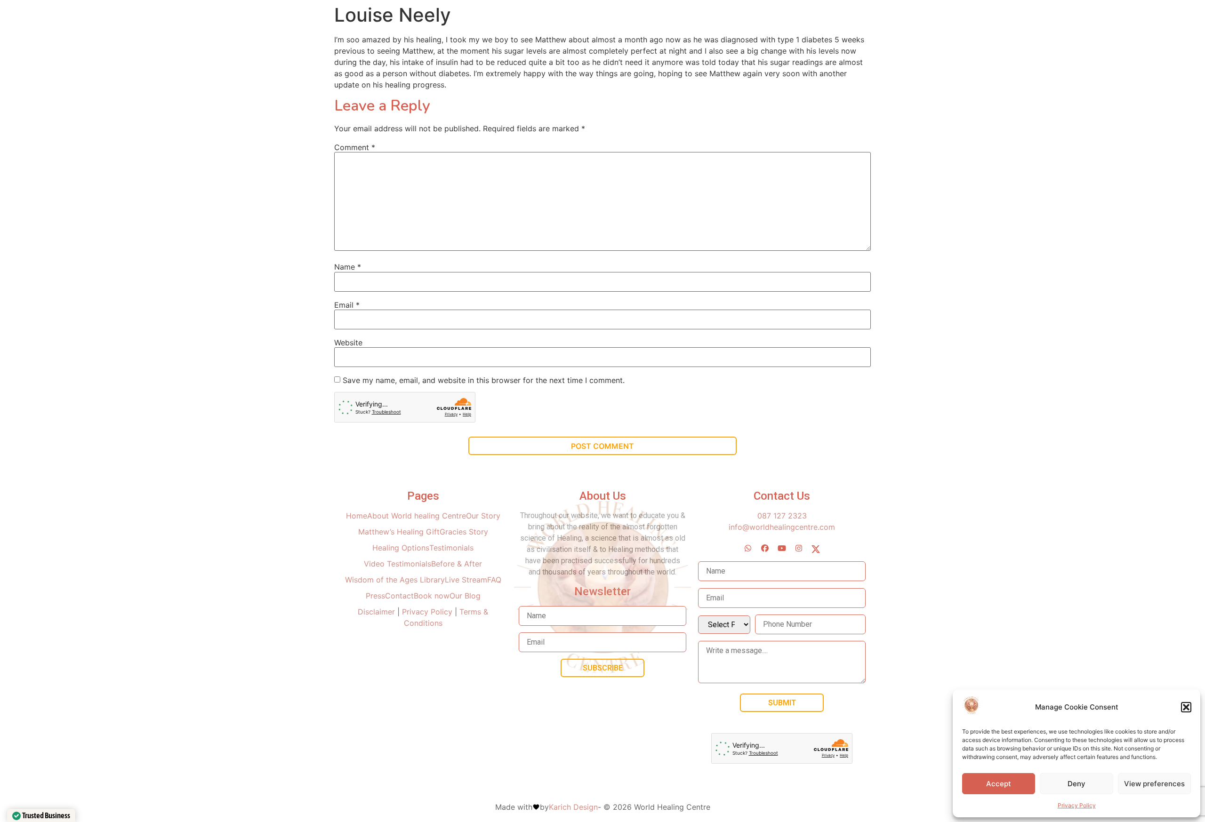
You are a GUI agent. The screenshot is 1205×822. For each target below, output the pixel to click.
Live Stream (466, 579)
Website (348, 342)
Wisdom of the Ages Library (395, 579)
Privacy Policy (1077, 805)
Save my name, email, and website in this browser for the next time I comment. (484, 380)
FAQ (494, 579)
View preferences (1154, 783)
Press (375, 595)
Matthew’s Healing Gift (399, 531)
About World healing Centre (416, 515)
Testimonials (451, 547)
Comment (354, 147)
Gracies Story (464, 531)
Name (347, 267)
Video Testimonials (397, 563)
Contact (399, 595)
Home (356, 515)
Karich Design (573, 807)
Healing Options (400, 547)
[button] (1186, 707)
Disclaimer (377, 611)
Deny (1076, 783)
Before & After (456, 563)
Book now (432, 595)
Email (347, 305)
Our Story (483, 515)
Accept (998, 783)
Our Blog (465, 595)
